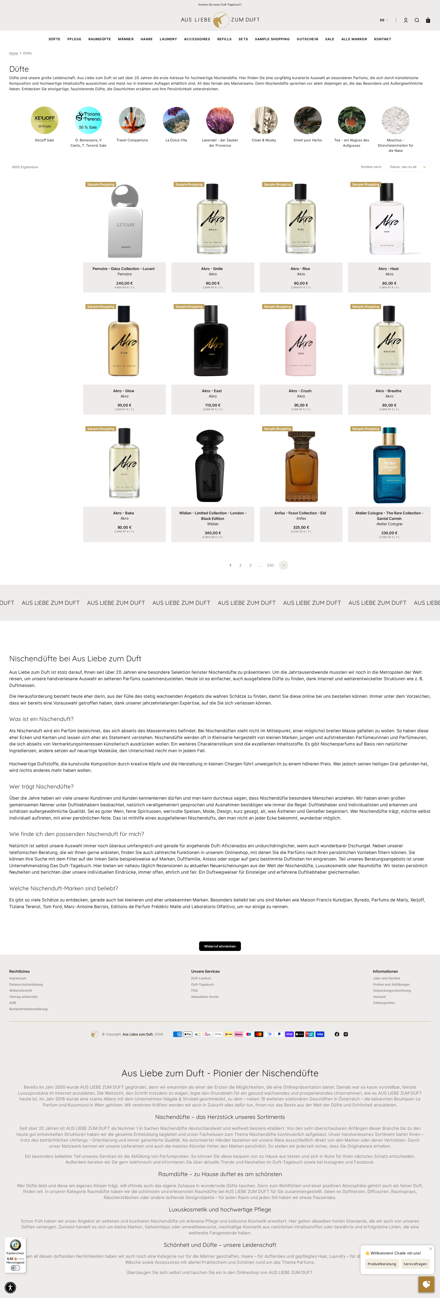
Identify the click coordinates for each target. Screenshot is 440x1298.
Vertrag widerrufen (23, 997)
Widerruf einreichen (220, 946)
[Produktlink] (124, 236)
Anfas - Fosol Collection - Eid (300, 513)
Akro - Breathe (388, 390)
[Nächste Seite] (283, 565)
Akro (213, 274)
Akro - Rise (300, 268)
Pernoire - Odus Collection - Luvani (124, 268)
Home (13, 53)
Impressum (17, 978)
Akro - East (212, 390)
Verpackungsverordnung (392, 990)
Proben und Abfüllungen (391, 984)
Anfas (301, 518)
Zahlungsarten (384, 1003)
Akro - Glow (123, 390)
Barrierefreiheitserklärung (28, 1009)
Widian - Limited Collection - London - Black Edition (212, 516)
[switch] (15, 1268)
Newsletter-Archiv (205, 997)
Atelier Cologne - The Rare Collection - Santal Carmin (389, 516)
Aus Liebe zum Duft (138, 1034)
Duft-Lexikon (201, 978)
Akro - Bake (123, 513)
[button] (405, 20)
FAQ (194, 990)
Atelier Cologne (389, 524)
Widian (212, 524)
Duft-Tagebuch (202, 984)
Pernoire (124, 274)
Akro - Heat (388, 268)
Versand (379, 997)
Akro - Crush (300, 390)
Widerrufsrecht (20, 990)
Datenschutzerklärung (26, 984)
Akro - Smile (212, 268)
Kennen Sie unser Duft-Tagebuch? (220, 4)
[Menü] (23, 1239)
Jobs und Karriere (386, 978)
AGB (12, 1003)
